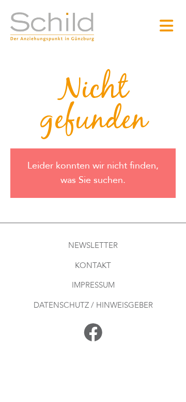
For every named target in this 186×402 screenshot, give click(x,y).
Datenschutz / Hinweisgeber (93, 305)
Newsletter (93, 245)
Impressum (93, 285)
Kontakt (93, 265)
